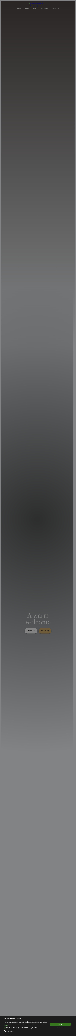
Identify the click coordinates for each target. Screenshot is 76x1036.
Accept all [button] (60, 1024)
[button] (26, 1034)
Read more (6, 1025)
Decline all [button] (60, 1028)
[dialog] (38, 1026)
